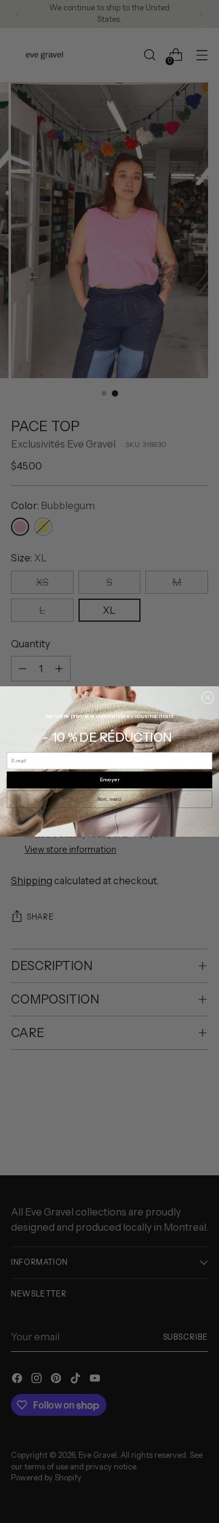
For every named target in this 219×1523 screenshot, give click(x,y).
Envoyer (109, 780)
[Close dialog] (207, 697)
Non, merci (109, 799)
